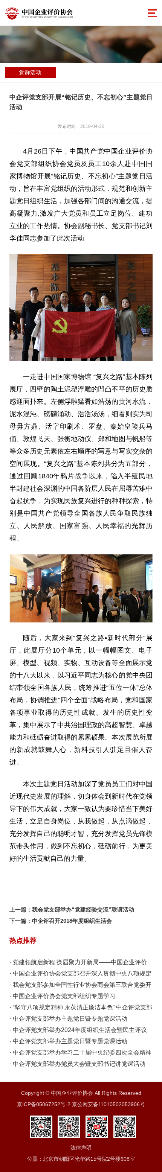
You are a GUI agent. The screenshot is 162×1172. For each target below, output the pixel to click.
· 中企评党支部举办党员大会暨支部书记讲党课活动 (77, 1064)
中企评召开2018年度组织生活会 (72, 921)
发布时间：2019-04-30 (81, 126)
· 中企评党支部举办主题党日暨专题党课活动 (68, 1018)
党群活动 (30, 72)
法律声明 (81, 1148)
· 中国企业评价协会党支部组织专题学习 (62, 996)
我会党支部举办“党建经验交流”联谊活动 (83, 909)
